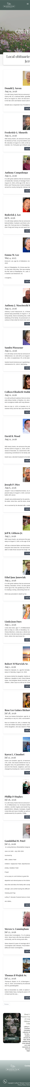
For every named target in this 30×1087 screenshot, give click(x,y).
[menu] (27, 3)
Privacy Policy (22, 1085)
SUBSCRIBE (11, 1038)
